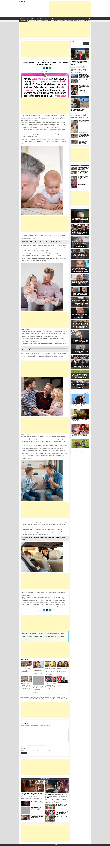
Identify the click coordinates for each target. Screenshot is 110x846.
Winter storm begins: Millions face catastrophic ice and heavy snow (84, 131)
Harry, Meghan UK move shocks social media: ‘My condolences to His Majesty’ (80, 232)
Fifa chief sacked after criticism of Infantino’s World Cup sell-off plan (80, 366)
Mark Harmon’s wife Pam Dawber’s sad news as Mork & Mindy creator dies (80, 245)
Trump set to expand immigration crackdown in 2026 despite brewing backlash (80, 63)
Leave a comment (44, 71)
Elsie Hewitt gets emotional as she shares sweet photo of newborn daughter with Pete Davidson (83, 93)
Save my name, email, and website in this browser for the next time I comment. (39, 750)
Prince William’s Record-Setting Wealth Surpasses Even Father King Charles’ (80, 316)
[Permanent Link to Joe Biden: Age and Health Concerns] (63, 679)
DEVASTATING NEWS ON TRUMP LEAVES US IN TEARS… (83, 186)
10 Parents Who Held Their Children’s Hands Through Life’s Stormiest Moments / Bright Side (44, 63)
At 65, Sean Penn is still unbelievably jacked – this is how (84, 86)
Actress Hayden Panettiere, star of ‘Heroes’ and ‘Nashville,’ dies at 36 (80, 351)
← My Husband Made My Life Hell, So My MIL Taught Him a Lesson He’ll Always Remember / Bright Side (42, 697)
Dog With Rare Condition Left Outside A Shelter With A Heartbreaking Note (78, 111)
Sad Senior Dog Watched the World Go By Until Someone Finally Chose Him (83, 168)
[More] (50, 68)
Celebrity (27, 18)
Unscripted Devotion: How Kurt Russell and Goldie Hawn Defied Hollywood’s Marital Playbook (80, 270)
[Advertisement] (70, 9)
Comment (23, 727)
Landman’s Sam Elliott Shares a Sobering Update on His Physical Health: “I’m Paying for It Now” (80, 340)
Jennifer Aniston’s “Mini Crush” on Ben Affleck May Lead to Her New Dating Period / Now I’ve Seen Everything (50, 671)
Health (45, 18)
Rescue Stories (38, 18)
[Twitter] (47, 68)
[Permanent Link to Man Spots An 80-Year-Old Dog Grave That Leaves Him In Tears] (74, 180)
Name (22, 743)
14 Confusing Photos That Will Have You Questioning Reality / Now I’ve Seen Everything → (49, 698)
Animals (21, 18)
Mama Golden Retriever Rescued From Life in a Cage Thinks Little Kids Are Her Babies (37, 816)
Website (23, 748)
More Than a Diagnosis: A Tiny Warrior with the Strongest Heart (84, 121)
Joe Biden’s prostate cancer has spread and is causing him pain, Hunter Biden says (80, 282)
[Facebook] (44, 68)
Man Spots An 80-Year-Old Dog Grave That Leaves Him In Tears (83, 177)
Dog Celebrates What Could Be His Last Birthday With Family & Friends (61, 817)
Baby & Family (51, 18)
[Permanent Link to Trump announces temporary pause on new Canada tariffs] (80, 291)
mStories (22, 1)
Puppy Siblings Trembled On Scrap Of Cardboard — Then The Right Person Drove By (80, 376)
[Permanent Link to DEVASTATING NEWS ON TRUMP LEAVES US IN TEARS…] (74, 186)
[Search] (89, 18)
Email (22, 746)
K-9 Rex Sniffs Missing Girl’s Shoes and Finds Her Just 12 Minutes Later (80, 386)
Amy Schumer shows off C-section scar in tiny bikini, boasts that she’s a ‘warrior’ (37, 808)
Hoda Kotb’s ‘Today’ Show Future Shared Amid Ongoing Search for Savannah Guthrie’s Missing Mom (38, 689)
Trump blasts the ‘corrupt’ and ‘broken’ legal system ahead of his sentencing (37, 802)
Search (72, 41)
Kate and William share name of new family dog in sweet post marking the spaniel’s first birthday (56, 796)
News (32, 18)
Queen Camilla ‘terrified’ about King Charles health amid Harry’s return (80, 220)
